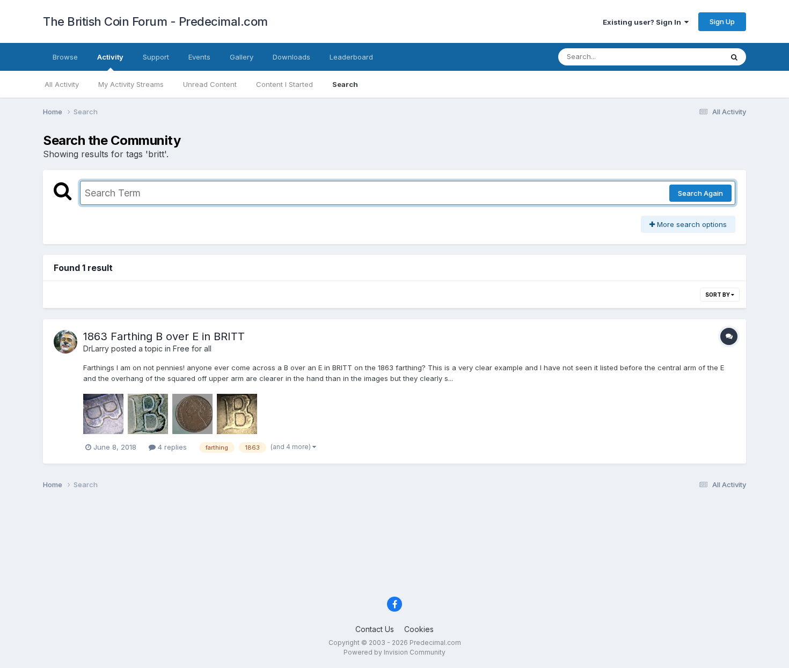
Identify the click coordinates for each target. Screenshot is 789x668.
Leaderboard (351, 57)
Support (156, 57)
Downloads (291, 57)
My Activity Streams (131, 84)
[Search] (734, 56)
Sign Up (722, 21)
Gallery (241, 57)
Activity (110, 57)
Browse (65, 57)
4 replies (171, 447)
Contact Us (374, 629)
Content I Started (284, 84)
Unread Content (210, 84)
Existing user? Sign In (643, 22)
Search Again (700, 193)
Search (345, 84)
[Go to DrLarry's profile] (65, 342)
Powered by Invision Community (394, 652)
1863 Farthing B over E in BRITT (164, 336)
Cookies (419, 629)
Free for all (192, 348)
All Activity (62, 84)
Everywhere (689, 57)
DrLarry (96, 348)
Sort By (718, 294)
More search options (691, 224)
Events (199, 57)
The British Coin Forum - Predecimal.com (155, 21)
